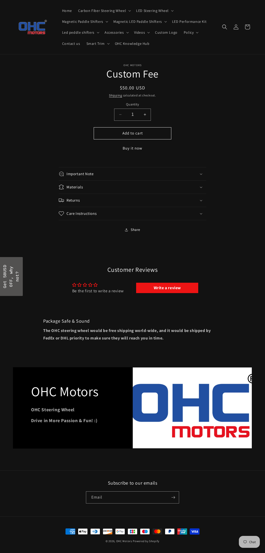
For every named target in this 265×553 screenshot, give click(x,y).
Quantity (132, 104)
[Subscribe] (173, 497)
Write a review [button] (167, 287)
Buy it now (132, 148)
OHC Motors (124, 541)
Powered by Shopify (146, 541)
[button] (104, 10)
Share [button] (135, 229)
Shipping (115, 95)
